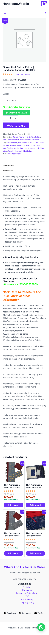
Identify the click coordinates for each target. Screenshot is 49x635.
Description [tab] (8, 165)
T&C (27, 596)
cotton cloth (12, 142)
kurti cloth (24, 148)
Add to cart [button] (13, 505)
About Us (27, 587)
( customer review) (21, 74)
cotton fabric (23, 142)
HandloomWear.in (16, 4)
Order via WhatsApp (17, 113)
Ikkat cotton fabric (33, 145)
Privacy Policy (27, 599)
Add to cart (16, 125)
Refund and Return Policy (27, 593)
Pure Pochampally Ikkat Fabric (20, 151)
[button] (45, 13)
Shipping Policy (27, 602)
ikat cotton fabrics (17, 145)
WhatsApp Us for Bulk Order (24, 567)
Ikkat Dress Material (11, 140)
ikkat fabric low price (11, 148)
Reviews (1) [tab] (8, 170)
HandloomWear (14, 154)
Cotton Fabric (18, 137)
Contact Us (27, 590)
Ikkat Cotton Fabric (32, 137)
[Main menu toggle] (5, 12)
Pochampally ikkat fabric (29, 140)
